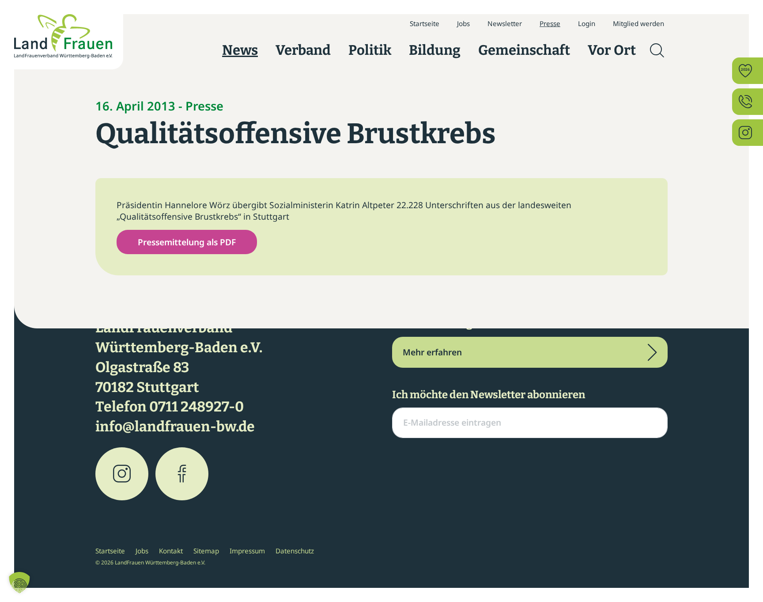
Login (586, 23)
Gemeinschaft (524, 50)
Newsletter (504, 23)
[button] (19, 582)
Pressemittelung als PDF (187, 242)
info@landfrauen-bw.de (175, 426)
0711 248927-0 (196, 406)
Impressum (247, 550)
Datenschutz (295, 550)
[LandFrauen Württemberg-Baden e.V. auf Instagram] (121, 473)
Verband (303, 50)
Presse (550, 23)
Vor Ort (612, 50)
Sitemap (206, 550)
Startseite (424, 23)
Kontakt (171, 550)
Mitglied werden (638, 23)
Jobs (463, 23)
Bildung (435, 50)
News (240, 50)
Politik (369, 50)
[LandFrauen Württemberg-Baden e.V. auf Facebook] (181, 473)
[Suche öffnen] (657, 50)
